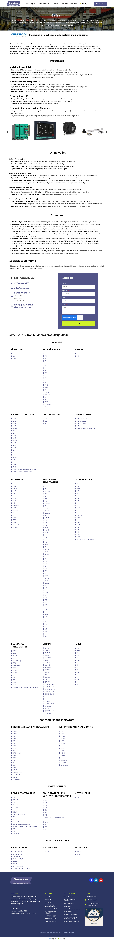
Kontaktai (48, 902)
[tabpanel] (21, 132)
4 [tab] (55, 146)
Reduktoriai (67, 906)
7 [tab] (60, 146)
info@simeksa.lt (22, 288)
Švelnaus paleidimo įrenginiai (70, 900)
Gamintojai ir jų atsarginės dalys (50, 905)
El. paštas (65, 291)
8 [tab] (62, 146)
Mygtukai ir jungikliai (70, 914)
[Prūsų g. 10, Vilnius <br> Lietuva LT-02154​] (12, 306)
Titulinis (47, 896)
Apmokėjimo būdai (51, 909)
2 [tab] (52, 146)
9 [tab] (64, 146)
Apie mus (48, 899)
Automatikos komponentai (72, 909)
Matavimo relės (68, 912)
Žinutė (64, 305)
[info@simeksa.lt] (12, 288)
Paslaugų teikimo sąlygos (50, 912)
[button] (34, 3)
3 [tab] (53, 146)
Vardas (64, 284)
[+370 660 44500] (12, 283)
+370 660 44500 (21, 283)
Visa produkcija (69, 893)
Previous (7, 131)
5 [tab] (57, 146)
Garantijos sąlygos (50, 916)
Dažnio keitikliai (68, 896)
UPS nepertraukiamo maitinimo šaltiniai (70, 917)
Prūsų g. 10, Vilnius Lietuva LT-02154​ (23, 306)
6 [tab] (59, 146)
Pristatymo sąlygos (51, 918)
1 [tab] (50, 146)
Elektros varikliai (69, 903)
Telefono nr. (65, 298)
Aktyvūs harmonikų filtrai (71, 921)
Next (106, 131)
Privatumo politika (50, 921)
